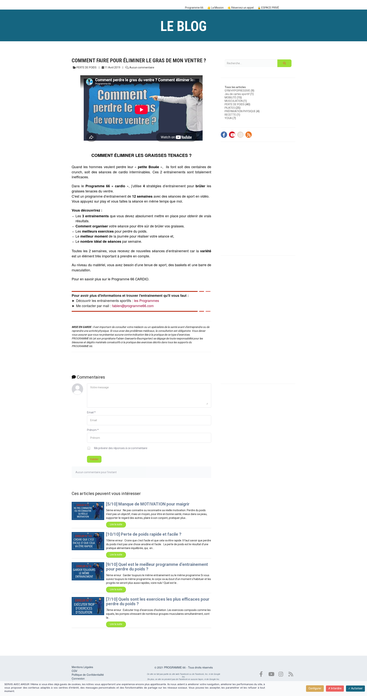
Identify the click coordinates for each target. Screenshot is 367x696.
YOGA (228, 118)
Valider (94, 459)
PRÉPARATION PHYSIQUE (240, 111)
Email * (91, 412)
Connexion (78, 678)
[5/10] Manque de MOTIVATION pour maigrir (147, 504)
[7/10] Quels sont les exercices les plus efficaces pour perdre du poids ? (157, 601)
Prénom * (93, 430)
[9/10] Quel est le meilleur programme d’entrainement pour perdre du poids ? (157, 566)
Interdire (336, 688)
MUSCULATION (234, 100)
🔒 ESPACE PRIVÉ (268, 7)
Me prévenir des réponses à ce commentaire (120, 448)
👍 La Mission (215, 7)
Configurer (315, 688)
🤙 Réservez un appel (240, 7)
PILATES (230, 107)
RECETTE (230, 114)
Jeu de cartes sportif (237, 94)
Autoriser (357, 688)
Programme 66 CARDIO (129, 278)
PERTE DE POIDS (235, 104)
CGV (74, 671)
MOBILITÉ (230, 97)
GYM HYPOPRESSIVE (237, 90)
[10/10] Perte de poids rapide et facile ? (143, 534)
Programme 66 (194, 7)
